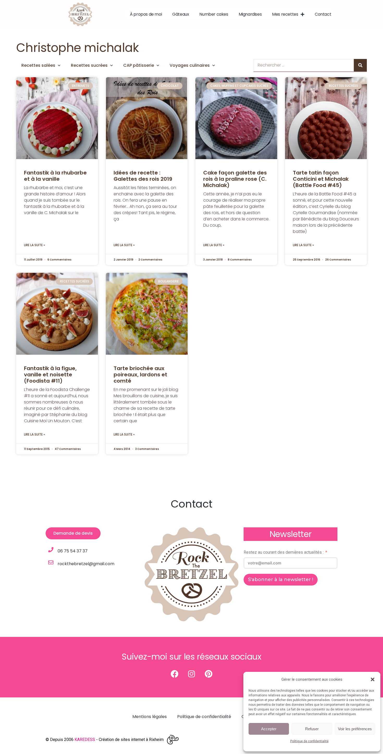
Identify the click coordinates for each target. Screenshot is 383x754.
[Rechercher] (360, 65)
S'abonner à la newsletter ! (280, 579)
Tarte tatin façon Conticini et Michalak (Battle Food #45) (321, 179)
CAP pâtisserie (138, 65)
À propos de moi (146, 14)
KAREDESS (85, 739)
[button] (372, 679)
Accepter (268, 729)
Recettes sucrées (89, 65)
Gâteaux (180, 14)
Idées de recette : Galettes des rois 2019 (143, 176)
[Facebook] (174, 674)
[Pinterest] (208, 674)
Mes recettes (285, 14)
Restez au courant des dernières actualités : (284, 552)
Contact (323, 14)
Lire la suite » (34, 245)
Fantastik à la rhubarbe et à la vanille (55, 176)
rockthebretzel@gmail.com (86, 564)
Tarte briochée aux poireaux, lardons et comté (140, 374)
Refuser (312, 729)
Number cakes (213, 14)
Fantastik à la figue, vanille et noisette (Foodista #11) (50, 374)
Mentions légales (149, 717)
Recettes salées (38, 65)
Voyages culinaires (190, 65)
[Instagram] (191, 674)
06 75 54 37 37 (73, 551)
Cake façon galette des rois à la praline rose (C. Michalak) (235, 179)
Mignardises (250, 14)
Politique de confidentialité (309, 741)
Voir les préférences (355, 729)
